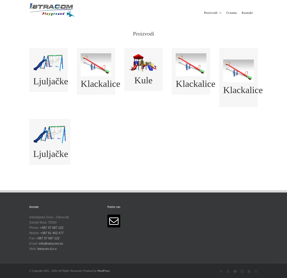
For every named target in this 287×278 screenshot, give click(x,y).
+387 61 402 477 (52, 233)
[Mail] (113, 221)
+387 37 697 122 (51, 227)
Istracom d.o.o (47, 248)
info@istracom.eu (51, 243)
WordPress (103, 270)
